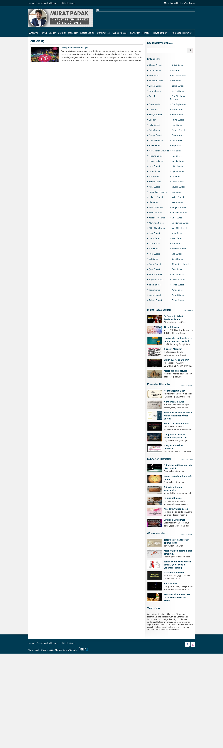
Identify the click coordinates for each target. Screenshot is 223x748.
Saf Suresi (153, 259)
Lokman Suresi (156, 197)
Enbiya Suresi (155, 114)
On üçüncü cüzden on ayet (74, 47)
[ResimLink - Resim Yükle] (83, 650)
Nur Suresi (154, 248)
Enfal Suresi (177, 114)
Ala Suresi (176, 70)
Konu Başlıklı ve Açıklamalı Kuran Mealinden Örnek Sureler (178, 415)
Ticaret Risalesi (171, 327)
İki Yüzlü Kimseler (173, 498)
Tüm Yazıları (188, 311)
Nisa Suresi (154, 243)
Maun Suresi (177, 202)
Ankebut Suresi (156, 80)
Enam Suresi (177, 109)
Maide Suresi (178, 197)
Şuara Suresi (155, 264)
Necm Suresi (155, 238)
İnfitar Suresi (177, 166)
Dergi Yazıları (155, 104)
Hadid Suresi (155, 145)
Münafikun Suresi (157, 228)
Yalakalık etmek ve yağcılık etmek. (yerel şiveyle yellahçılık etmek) (177, 564)
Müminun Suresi (156, 223)
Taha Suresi (177, 269)
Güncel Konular (156, 140)
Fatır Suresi (154, 125)
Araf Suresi (177, 80)
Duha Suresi (154, 109)
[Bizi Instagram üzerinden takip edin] (193, 644)
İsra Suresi (154, 176)
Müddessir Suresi (157, 217)
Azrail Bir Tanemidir (174, 572)
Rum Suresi (154, 254)
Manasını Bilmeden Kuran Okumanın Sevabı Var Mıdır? (177, 597)
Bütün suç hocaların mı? (176, 360)
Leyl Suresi (177, 192)
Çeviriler (153, 96)
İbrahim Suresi (178, 161)
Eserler (152, 120)
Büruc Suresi (155, 91)
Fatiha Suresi (178, 120)
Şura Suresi (154, 269)
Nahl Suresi (154, 233)
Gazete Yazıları (178, 135)
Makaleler (153, 202)
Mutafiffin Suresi (179, 228)
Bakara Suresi (155, 86)
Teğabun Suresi (156, 279)
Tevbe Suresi (178, 284)
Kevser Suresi (178, 187)
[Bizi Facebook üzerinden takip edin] (187, 644)
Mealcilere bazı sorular (175, 370)
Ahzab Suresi (155, 70)
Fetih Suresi (154, 130)
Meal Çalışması (156, 207)
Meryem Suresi (179, 207)
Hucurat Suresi (156, 156)
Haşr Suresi (177, 145)
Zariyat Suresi (178, 295)
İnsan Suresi (154, 171)
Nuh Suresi (177, 243)
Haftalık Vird (170, 583)
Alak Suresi (154, 75)
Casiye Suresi (178, 91)
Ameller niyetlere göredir (176, 509)
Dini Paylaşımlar (179, 104)
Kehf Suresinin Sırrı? (174, 390)
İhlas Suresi (154, 166)
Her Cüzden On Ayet (159, 150)
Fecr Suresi (177, 125)
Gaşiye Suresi (155, 135)
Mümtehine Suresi (180, 223)
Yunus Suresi (178, 290)
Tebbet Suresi (178, 274)
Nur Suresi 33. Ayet (174, 401)
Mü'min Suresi (155, 212)
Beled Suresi (178, 86)
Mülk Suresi (177, 217)
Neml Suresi (177, 238)
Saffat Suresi (177, 259)
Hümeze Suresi (156, 161)
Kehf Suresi (154, 187)
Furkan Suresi (178, 130)
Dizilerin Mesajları (173, 349)
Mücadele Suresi (179, 212)
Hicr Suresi (177, 150)
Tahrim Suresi (155, 274)
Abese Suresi (155, 65)
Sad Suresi (177, 254)
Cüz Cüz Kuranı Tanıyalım (178, 98)
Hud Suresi (177, 156)
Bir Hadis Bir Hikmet (174, 519)
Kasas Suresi (178, 181)
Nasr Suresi (177, 233)
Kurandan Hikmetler (158, 192)
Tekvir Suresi (155, 284)
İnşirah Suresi (178, 171)
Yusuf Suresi (155, 295)
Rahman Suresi (179, 248)
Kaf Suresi (176, 176)
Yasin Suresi (154, 290)
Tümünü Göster (186, 385)
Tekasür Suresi (178, 279)
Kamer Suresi (155, 181)
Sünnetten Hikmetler (181, 264)
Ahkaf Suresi (177, 65)
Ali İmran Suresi (179, 75)
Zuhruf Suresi (155, 300)
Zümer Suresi (178, 300)
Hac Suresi (177, 140)
